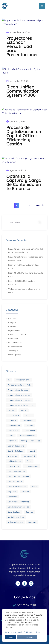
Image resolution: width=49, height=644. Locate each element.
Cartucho (28, 415)
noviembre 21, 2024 (19, 81)
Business (12, 318)
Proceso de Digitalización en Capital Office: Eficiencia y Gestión (23, 136)
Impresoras (13, 338)
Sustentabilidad (14, 512)
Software (25, 491)
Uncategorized (14, 354)
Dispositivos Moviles (27, 436)
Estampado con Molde (30, 441)
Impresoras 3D (29, 456)
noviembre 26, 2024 (20, 32)
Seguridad (12, 491)
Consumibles (13, 430)
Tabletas (29, 512)
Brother (24, 410)
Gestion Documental (16, 446)
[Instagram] (31, 583)
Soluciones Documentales (18, 502)
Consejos (12, 326)
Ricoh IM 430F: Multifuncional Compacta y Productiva (25, 275)
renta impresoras (15, 481)
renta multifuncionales (17, 486)
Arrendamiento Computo (18, 390)
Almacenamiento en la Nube (19, 385)
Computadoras (14, 425)
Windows (32, 522)
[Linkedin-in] (18, 583)
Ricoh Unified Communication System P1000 (22, 91)
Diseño (10, 436)
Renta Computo (31, 466)
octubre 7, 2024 (17, 121)
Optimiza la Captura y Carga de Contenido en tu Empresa (23, 182)
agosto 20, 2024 (18, 170)
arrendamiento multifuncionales (21, 405)
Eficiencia (12, 441)
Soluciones (12, 497)
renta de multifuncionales (18, 476)
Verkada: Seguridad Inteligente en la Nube (24, 291)
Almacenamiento (23, 380)
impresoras (12, 456)
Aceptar (10, 637)
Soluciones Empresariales (18, 507)
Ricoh (34, 486)
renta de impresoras (16, 471)
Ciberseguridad (28, 420)
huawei (32, 451)
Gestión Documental (17, 334)
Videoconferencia (15, 522)
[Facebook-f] (24, 583)
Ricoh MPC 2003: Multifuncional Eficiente (21, 283)
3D (9, 380)
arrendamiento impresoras (19, 395)
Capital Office (13, 415)
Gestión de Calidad (15, 451)
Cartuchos (12, 420)
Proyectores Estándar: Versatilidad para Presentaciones (22, 46)
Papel (29, 461)
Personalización (15, 346)
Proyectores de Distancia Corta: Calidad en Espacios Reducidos (25, 251)
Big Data (11, 410)
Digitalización (14, 330)
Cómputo (12, 322)
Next (38, 205)
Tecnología (13, 350)
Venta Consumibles (16, 517)
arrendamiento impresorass (19, 400)
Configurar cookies (27, 637)
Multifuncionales (15, 342)
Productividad (13, 466)
